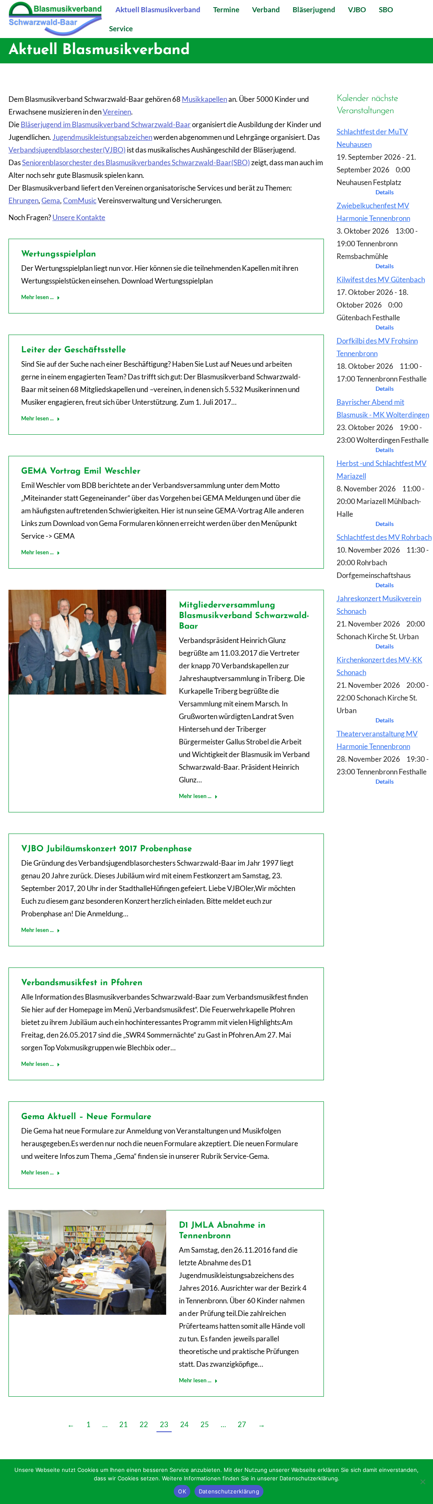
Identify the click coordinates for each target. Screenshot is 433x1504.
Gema (50, 200)
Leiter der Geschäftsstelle (73, 350)
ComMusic (79, 200)
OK (182, 1491)
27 (242, 1424)
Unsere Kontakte (78, 217)
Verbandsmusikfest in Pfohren (82, 983)
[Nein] (422, 1481)
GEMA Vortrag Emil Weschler (80, 471)
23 (164, 1424)
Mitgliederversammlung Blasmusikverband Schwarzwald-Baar (244, 616)
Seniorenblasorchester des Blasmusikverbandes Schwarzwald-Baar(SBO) (136, 162)
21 (123, 1424)
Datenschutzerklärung (229, 1491)
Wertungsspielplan (58, 254)
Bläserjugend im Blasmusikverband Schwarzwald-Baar (106, 124)
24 (184, 1424)
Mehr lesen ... (37, 297)
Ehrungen (23, 200)
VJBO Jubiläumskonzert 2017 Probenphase (106, 849)
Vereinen (117, 111)
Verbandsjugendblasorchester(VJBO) (67, 149)
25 (204, 1424)
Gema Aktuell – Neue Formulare (86, 1117)
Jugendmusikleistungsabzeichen (102, 137)
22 (144, 1424)
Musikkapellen (204, 99)
